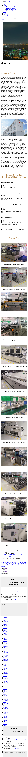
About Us (5, 14)
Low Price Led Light (11, 9)
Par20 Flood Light (15, 563)
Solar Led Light (9, 10)
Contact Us (6, 16)
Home (4, 4)
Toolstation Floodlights (12, 564)
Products (5, 5)
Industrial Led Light (10, 8)
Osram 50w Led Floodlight (7, 562)
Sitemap (9, 561)
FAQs (4, 13)
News (4, 12)
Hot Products (4, 561)
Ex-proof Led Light (10, 6)
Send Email (3, 575)
